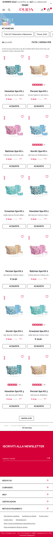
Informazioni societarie (11, 516)
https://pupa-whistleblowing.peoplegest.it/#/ (19, 523)
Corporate (7, 488)
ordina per (45, 42)
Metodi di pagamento (12, 509)
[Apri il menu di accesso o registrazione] (43, 10)
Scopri (25, 5)
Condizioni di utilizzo (29, 516)
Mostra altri (26, 418)
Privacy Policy (43, 516)
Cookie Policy (8, 519)
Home (6, 426)
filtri (34, 42)
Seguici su (7, 481)
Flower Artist (42, 34)
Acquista (14, 106)
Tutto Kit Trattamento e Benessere (18, 34)
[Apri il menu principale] (3, 10)
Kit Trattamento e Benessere (38, 426)
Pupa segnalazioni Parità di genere (16, 527)
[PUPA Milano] (26, 10)
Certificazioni (9, 502)
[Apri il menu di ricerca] (9, 10)
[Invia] (48, 457)
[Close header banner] (51, 3)
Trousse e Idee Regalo (18, 426)
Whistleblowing (21, 519)
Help (4, 495)
